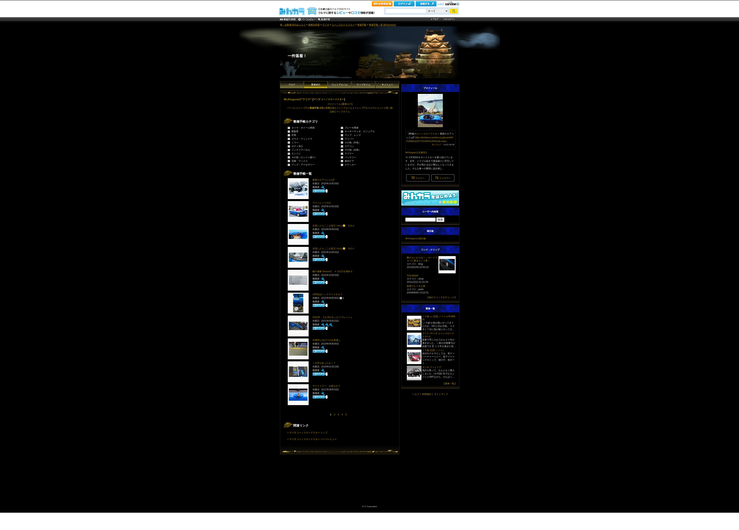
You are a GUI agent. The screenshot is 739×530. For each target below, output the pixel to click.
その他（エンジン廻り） (304, 157)
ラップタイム (363, 84)
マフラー (349, 153)
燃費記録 (330, 108)
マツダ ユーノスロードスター (328, 99)
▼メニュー (387, 84)
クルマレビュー (376, 108)
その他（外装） (353, 142)
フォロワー (443, 177)
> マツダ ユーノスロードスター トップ (307, 432)
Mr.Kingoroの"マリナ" (298, 99)
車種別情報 (314, 24)
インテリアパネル (301, 150)
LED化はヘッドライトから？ (328, 294)
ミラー (295, 142)
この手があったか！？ (324, 363)
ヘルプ (441, 4)
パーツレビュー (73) (297, 108)
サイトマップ (441, 394)
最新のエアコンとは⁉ (323, 180)
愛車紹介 (315, 84)
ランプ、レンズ (353, 135)
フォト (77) (360, 108)
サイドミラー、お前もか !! (326, 386)
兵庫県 (421, 152)
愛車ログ (347, 104)
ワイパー (349, 139)
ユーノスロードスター (343, 24)
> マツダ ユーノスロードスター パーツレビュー (312, 439)
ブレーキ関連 (352, 127)
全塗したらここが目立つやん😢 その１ (334, 248)
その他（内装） (353, 150)
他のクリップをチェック (441, 297)
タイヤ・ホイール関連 (303, 127)
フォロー (418, 177)
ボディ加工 (297, 146)
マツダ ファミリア (431, 367)
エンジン (296, 153)
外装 (294, 135)
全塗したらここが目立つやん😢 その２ (334, 225)
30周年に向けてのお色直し (327, 340)
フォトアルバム (340, 84)
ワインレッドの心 (322, 202)
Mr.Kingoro (411, 152)
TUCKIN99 (412, 275)
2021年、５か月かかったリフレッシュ (333, 317)
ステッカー (350, 164)
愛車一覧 (449, 383)
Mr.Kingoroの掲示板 (415, 238)
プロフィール (334, 104)
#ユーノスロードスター (427, 133)
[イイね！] (319, 191)
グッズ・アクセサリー (303, 164)
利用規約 (426, 394)
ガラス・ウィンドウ (302, 139)
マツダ (325, 24)
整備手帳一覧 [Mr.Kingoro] (382, 24)
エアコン (349, 146)
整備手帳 (361, 24)
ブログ (291, 84)
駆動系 (295, 131)
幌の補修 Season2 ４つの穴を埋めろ (333, 271)
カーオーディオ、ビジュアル (360, 131)
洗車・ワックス (300, 161)
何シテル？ (437, 145)
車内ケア (349, 161)
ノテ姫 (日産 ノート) (432, 350)
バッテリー (350, 157)
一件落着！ (297, 56)
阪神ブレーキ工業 (416, 286)
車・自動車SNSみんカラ (293, 24)
